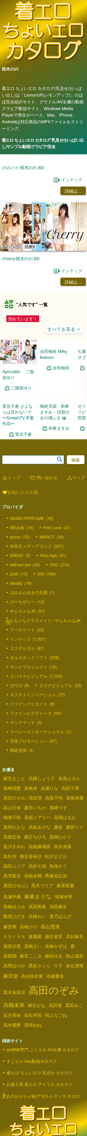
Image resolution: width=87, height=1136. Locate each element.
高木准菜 (62, 846)
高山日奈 (12, 807)
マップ (76, 477)
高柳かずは (56, 946)
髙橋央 (30, 788)
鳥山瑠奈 (75, 956)
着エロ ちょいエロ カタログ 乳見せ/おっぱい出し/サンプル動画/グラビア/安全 (43, 143)
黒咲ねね (33, 1025)
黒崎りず (58, 807)
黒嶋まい (33, 946)
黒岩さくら (40, 965)
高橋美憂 (75, 798)
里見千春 (23, 434)
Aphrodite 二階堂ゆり (18, 374)
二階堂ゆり (21, 388)
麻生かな (36, 1005)
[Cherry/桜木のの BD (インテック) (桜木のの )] (43, 249)
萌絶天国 (18, 750)
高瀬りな (49, 788)
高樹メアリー (37, 817)
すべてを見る (64, 329)
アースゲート (22, 629)
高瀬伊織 (12, 896)
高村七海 (37, 866)
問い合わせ (43, 477)
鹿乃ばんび (60, 916)
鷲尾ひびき (14, 916)
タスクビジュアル (56, 685)
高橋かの (28, 927)
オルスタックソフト (29, 657)
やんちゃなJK (23, 610)
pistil (14, 573)
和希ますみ (58, 428)
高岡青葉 (37, 906)
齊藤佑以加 (56, 876)
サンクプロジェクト (29, 666)
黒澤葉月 (12, 876)
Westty (16, 583)
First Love (52, 527)
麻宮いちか (35, 807)
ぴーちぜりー (22, 601)
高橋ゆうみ (14, 906)
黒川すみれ (14, 846)
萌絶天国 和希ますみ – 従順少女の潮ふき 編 (55, 412)
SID (40, 573)
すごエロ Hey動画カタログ (31, 1061)
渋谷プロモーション (29, 740)
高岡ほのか (14, 965)
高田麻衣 (58, 906)
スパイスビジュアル (29, 676)
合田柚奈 (61, 367)
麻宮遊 (10, 975)
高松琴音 (33, 1015)
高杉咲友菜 (32, 976)
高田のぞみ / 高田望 (22, 798)
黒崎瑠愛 (12, 788)
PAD (54, 564)
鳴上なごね (56, 1015)
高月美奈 (12, 1015)
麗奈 (58, 827)
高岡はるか (65, 817)
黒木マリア (42, 885)
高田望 (55, 1005)
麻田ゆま (54, 956)
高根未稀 (33, 876)
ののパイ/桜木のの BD (23, 167)
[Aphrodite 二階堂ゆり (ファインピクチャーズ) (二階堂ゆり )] (18, 362)
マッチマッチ (22, 722)
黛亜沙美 (12, 946)
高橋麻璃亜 (40, 846)
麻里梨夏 (65, 885)
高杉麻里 (75, 936)
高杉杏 (9, 856)
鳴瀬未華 (63, 896)
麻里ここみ (31, 956)
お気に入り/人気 (20, 492)
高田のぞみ (54, 990)
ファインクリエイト (29, 703)
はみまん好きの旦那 (29, 592)
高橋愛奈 (55, 976)
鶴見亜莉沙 (31, 856)
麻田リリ (75, 827)
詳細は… (73, 191)
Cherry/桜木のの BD (21, 258)
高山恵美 (50, 926)
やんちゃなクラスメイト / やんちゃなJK (43, 620)
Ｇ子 (58, 965)
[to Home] (43, 60)
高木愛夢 (12, 1025)
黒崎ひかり (60, 837)
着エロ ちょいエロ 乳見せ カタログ (39, 1072)
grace (15, 536)
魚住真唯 (75, 965)
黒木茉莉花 (14, 992)
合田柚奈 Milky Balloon (53, 354)
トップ (11, 477)
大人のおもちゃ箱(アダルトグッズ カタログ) (41, 1096)
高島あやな (40, 827)
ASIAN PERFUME (27, 518)
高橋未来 (14, 1005)
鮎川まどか (56, 856)
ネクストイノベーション (33, 694)
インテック (71, 179)
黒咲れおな (14, 827)
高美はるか (69, 778)
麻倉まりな (38, 896)
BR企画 (17, 527)
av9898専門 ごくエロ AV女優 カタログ (42, 1049)
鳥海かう (58, 866)
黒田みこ (74, 1005)
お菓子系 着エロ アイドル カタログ (39, 1084)
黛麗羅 (35, 936)
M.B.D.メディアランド (31, 546)
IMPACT (47, 536)
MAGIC (16, 555)
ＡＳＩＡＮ (14, 936)
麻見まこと (14, 778)
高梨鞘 (9, 956)
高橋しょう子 (42, 778)
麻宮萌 (9, 927)
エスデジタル (22, 648)
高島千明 (54, 798)
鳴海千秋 (12, 817)
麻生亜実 (54, 936)
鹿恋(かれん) (15, 885)
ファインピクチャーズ (31, 713)
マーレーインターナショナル (37, 731)
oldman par (20, 564)
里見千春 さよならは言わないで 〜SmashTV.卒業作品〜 (18, 415)
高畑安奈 (12, 837)
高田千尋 (70, 788)
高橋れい (37, 916)
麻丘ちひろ (35, 837)
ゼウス (16, 685)
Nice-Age (48, 555)
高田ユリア (14, 866)
